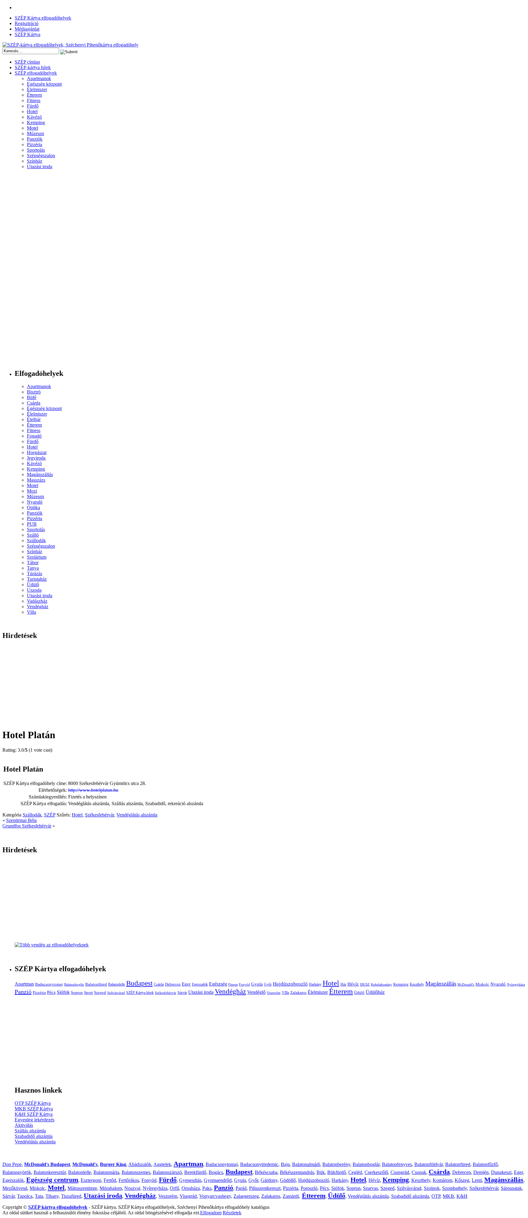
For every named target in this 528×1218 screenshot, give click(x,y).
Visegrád (188, 1196)
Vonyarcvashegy (215, 1196)
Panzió (23, 991)
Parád (241, 1188)
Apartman (24, 984)
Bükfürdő (336, 1172)
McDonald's (465, 984)
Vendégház (37, 606)
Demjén (481, 1172)
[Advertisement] (26, 271)
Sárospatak (511, 1188)
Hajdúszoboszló (290, 984)
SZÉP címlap (27, 62)
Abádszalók (139, 1164)
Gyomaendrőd (218, 1180)
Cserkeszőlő (376, 1172)
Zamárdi (291, 1196)
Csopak (419, 1172)
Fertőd (110, 1180)
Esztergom (91, 1180)
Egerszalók (200, 984)
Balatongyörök (16, 1172)
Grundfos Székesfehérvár (26, 825)
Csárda (33, 402)
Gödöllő (288, 1180)
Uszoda (34, 590)
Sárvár (182, 992)
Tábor (32, 562)
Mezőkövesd (14, 1188)
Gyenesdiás (190, 1180)
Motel (32, 128)
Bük (321, 1172)
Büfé (31, 397)
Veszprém (273, 992)
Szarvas (370, 1188)
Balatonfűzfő (485, 1164)
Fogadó (34, 436)
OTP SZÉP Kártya (33, 1103)
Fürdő (32, 106)
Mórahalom (111, 1188)
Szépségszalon (41, 155)
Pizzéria (34, 144)
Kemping (36, 122)
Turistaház (37, 579)
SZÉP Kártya (27, 34)
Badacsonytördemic (259, 1164)
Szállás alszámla (30, 1130)
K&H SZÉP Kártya (34, 1114)
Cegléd (355, 1172)
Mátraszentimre (82, 1188)
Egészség (218, 984)
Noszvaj (132, 1188)
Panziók (34, 139)
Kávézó (34, 117)
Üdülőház (375, 992)
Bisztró (34, 391)
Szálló (33, 535)
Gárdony (269, 1180)
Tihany (52, 1196)
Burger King (113, 1164)
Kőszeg (462, 1180)
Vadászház (37, 601)
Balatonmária (106, 1172)
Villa (31, 612)
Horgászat (36, 452)
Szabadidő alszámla (34, 1136)
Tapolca (24, 1196)
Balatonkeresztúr (50, 1172)
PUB (32, 524)
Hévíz (353, 984)
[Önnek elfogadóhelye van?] (52, 944)
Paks (206, 1188)
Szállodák (36, 540)
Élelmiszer (37, 89)
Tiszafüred (71, 1196)
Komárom (442, 1180)
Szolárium (36, 557)
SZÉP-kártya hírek (33, 67)
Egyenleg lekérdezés (34, 1119)
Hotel (32, 111)
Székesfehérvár (99, 814)
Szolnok (432, 1188)
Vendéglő (256, 992)
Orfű (174, 1188)
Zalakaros (298, 992)
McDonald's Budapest (47, 1164)
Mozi (32, 491)
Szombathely (454, 1188)
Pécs (51, 992)
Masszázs (36, 480)
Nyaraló (34, 502)
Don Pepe (12, 1164)
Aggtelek (162, 1164)
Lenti (477, 1180)
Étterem (34, 95)
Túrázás (34, 573)
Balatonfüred (96, 984)
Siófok (63, 992)
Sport (88, 992)
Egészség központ (44, 84)
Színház (34, 161)
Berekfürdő (195, 1172)
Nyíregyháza (516, 984)
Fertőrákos (129, 1180)
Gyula (257, 984)
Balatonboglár (74, 984)
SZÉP (49, 814)
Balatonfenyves (397, 1164)
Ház (343, 984)
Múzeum (35, 133)
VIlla (285, 992)
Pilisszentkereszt (264, 1188)
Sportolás (36, 150)
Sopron (77, 992)
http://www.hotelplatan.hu (93, 790)
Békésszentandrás (297, 1172)
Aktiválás (24, 1125)
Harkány (315, 984)
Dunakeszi (501, 1172)
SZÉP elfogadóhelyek (36, 73)
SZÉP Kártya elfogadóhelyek (43, 17)
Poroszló (309, 1188)
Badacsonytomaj (49, 984)
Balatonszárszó (167, 1172)
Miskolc (482, 984)
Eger (186, 984)
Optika (33, 507)
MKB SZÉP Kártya (34, 1108)
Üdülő (33, 584)
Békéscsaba (266, 1172)
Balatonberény (336, 1164)
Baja (285, 1164)
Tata (39, 1196)
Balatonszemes (136, 1172)
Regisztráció (26, 23)
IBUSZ (365, 984)
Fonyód (244, 984)
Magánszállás (40, 474)
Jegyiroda (36, 458)
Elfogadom (211, 1212)
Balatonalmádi (306, 1164)
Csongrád (400, 1172)
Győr (268, 984)
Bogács (216, 1172)
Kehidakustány (381, 984)
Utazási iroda (39, 166)
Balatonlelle (116, 984)
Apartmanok (39, 78)
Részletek (232, 1212)
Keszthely (417, 984)
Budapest (139, 983)
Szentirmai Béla (21, 820)
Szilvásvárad (116, 992)
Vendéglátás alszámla (136, 814)
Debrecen (173, 984)
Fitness (33, 100)
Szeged (100, 992)
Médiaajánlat (27, 28)
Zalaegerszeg (246, 1196)
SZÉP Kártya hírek (140, 992)
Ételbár (34, 419)
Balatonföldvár (428, 1164)
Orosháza (191, 1188)
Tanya (33, 568)
